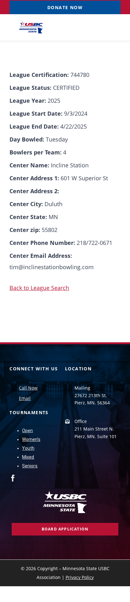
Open (27, 430)
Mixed (28, 457)
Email (25, 398)
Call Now (28, 388)
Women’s (31, 439)
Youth (28, 448)
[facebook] (12, 478)
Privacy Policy (80, 577)
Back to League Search (39, 288)
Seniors (30, 465)
